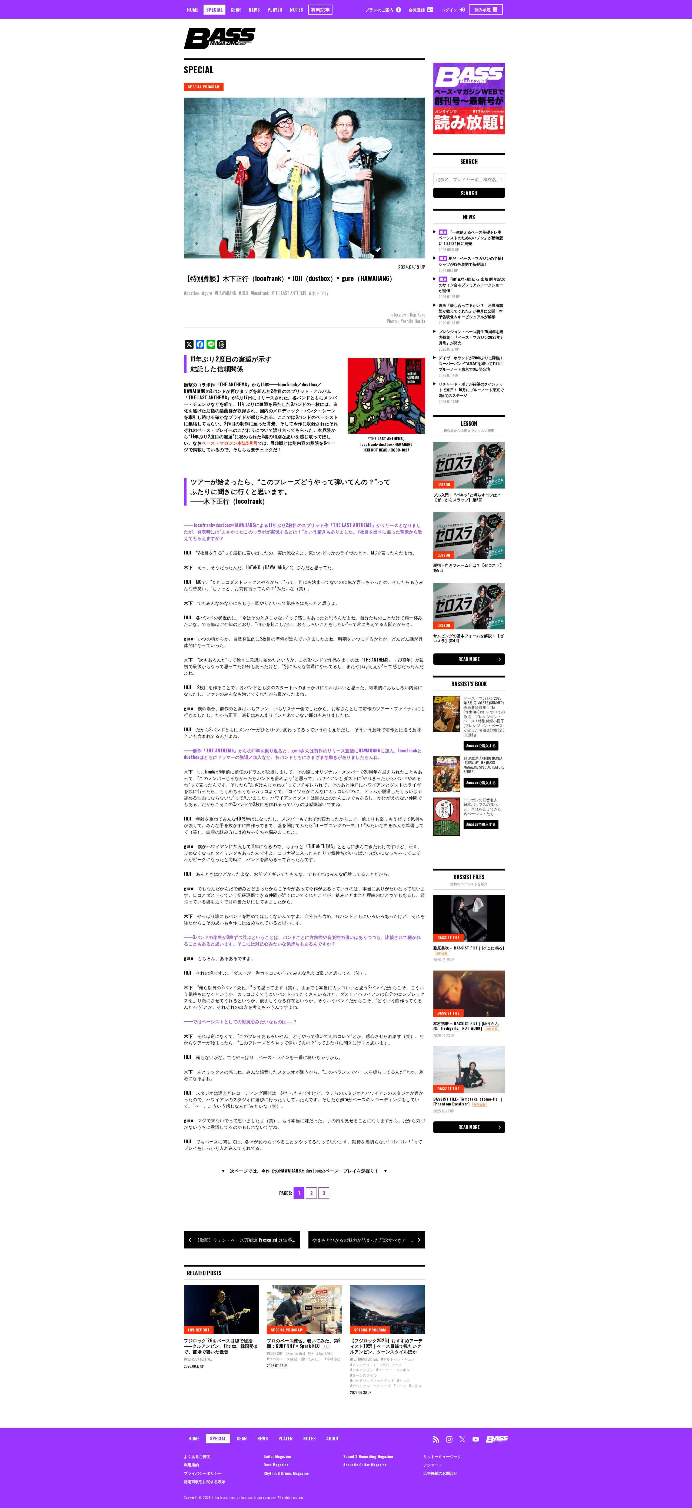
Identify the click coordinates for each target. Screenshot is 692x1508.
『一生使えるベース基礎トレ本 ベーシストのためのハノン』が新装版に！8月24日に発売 (471, 237)
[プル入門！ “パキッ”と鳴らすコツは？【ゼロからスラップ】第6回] (469, 465)
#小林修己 (332, 1358)
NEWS (254, 9)
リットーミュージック (442, 1456)
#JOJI (243, 293)
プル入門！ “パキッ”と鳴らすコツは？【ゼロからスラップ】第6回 (467, 497)
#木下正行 (319, 293)
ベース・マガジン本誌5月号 (230, 443)
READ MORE (469, 659)
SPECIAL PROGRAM (203, 86)
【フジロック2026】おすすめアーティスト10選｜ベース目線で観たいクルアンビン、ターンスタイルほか (386, 1346)
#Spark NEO (324, 1353)
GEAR (236, 9)
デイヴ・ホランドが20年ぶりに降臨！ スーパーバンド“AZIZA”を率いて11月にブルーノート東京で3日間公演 (471, 363)
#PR (311, 1353)
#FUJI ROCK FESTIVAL (198, 1359)
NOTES (296, 9)
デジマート (432, 1464)
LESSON (443, 484)
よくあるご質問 (197, 1456)
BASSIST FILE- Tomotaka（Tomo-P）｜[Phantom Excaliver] (468, 1101)
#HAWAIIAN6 (225, 293)
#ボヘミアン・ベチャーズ (370, 1385)
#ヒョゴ (403, 1380)
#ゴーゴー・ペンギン (393, 1369)
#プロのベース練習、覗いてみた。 (294, 1358)
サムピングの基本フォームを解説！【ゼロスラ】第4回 (468, 638)
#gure (207, 293)
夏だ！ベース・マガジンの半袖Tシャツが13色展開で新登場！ (471, 261)
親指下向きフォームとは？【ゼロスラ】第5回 (468, 567)
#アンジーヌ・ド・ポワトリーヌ (375, 1364)
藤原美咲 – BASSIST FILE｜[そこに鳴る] (468, 948)
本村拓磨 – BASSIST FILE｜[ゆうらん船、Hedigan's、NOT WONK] (466, 1025)
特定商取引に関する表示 (204, 1481)
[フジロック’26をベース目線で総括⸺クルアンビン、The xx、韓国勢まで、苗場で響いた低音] (221, 1309)
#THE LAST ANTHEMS (288, 293)
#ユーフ (400, 1385)
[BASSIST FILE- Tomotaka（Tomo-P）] (469, 1069)
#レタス (415, 1385)
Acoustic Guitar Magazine (365, 1464)
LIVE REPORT (198, 1330)
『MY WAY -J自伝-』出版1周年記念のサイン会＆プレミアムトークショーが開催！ (472, 284)
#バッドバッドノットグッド (372, 1380)
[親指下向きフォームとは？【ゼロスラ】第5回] (469, 535)
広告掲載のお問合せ (440, 1473)
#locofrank (260, 293)
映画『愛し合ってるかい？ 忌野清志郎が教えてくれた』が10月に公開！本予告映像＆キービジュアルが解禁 (471, 310)
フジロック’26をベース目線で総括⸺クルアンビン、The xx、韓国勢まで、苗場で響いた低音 (221, 1346)
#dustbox (191, 293)
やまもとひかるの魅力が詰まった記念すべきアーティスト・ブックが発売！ (368, 1240)
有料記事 (320, 9)
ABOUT (332, 1438)
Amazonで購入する (481, 745)
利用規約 (191, 1464)
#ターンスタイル (363, 1375)
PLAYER (275, 9)
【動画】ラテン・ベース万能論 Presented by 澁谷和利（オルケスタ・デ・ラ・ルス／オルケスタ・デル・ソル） (247, 1240)
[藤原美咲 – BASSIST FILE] (469, 918)
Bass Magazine (276, 1464)
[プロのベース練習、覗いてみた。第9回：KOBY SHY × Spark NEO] (304, 1309)
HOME (192, 9)
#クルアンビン (361, 1369)
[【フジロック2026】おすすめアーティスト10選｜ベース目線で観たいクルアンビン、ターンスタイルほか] (387, 1309)
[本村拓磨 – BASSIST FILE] (469, 994)
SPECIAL (214, 9)
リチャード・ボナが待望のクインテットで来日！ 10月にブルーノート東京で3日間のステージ (471, 389)
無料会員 (442, 953)
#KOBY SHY (275, 1353)
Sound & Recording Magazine (368, 1456)
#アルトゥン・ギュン (398, 1359)
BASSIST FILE (448, 937)
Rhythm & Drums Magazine (286, 1473)
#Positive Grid (295, 1353)
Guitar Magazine (277, 1456)
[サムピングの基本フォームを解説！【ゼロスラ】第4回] (469, 606)
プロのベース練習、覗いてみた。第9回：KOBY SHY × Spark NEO (304, 1343)
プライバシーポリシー (203, 1473)
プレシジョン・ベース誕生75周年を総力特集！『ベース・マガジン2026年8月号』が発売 (471, 337)
